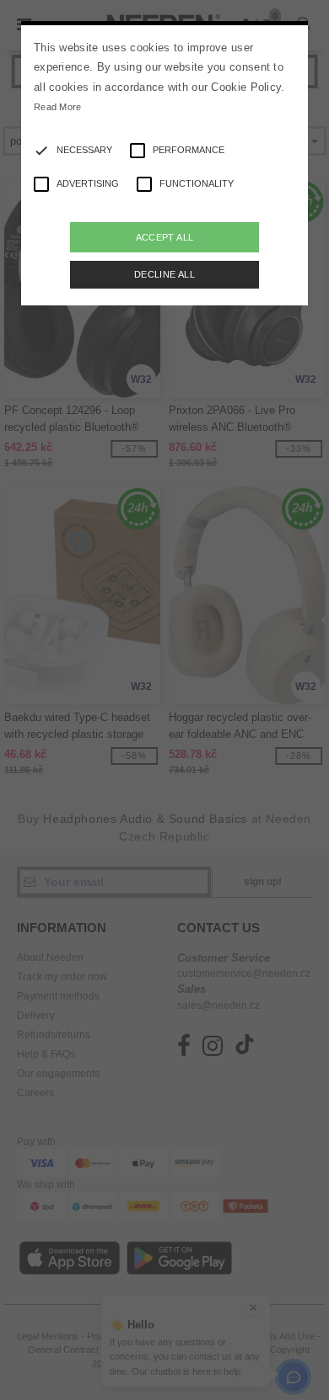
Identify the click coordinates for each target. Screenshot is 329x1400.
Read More (58, 107)
